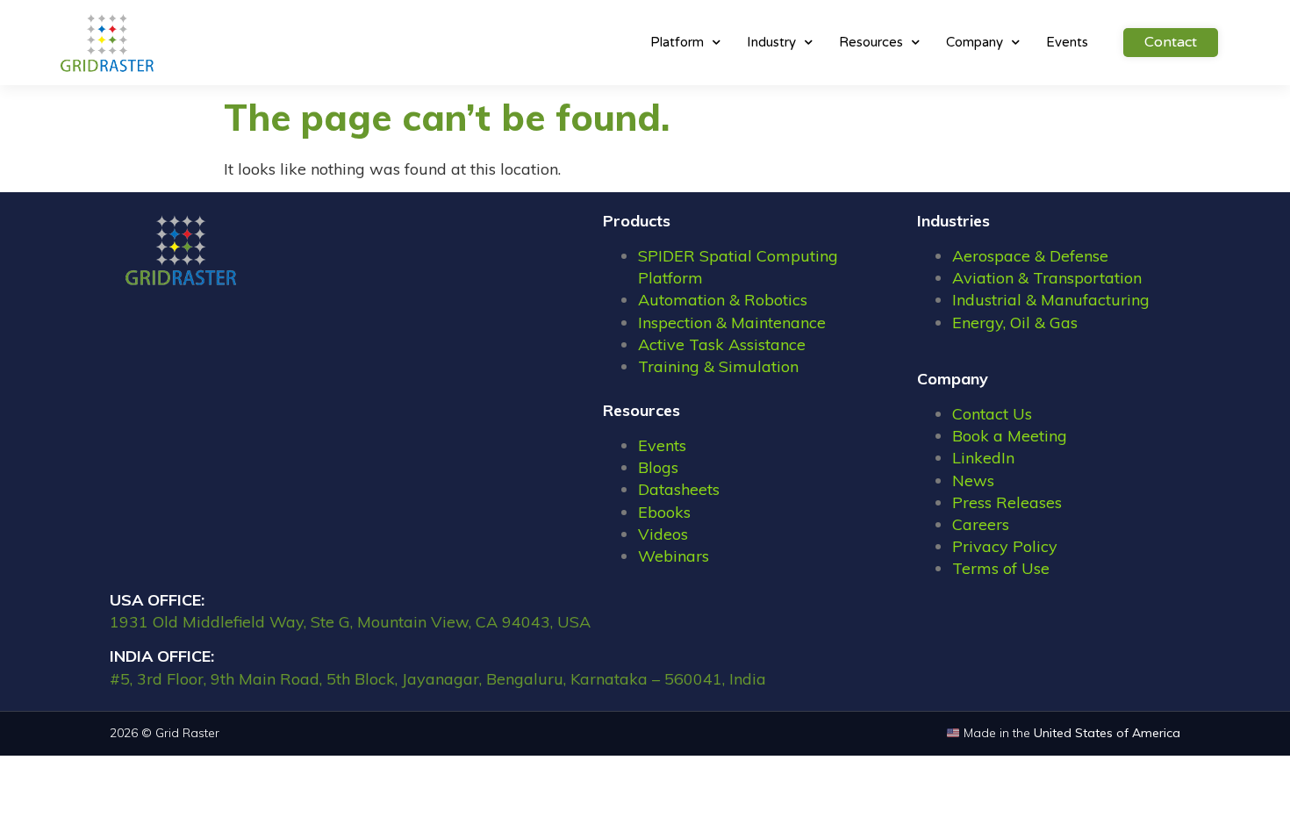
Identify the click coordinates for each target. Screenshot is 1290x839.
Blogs (658, 467)
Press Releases (1007, 502)
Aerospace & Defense (1030, 256)
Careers (980, 524)
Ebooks (664, 512)
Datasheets (679, 489)
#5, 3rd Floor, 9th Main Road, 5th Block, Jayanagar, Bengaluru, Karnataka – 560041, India (438, 679)
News (973, 480)
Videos (663, 534)
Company (974, 42)
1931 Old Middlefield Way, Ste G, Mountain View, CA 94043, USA (350, 622)
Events (1067, 42)
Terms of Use (1001, 568)
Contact (1170, 42)
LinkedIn (983, 458)
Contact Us (992, 414)
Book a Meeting (1009, 436)
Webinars (673, 556)
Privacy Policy (1004, 546)
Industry (771, 42)
